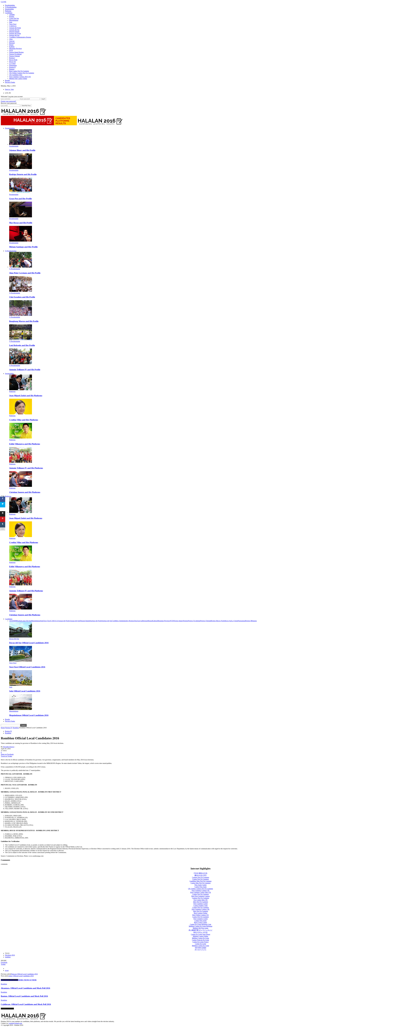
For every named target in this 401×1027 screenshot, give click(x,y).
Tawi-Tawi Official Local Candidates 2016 (27, 667)
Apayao (11, 41)
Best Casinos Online (200, 913)
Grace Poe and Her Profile (20, 198)
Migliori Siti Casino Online (18, 78)
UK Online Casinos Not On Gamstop (21, 73)
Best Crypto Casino (200, 922)
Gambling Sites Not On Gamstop (200, 881)
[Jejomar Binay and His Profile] (20, 144)
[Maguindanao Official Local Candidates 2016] (20, 709)
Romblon (8, 733)
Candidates (8, 13)
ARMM (12, 15)
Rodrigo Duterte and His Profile (23, 174)
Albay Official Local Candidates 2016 (21, 976)
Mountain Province (15, 48)
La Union (12, 63)
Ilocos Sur (12, 62)
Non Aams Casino (200, 885)
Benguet (12, 43)
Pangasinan (13, 65)
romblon (8, 957)
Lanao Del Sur (14, 18)
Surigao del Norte (15, 33)
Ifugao (11, 45)
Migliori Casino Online (200, 936)
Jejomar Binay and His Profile (22, 150)
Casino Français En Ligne (200, 940)
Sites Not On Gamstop (200, 902)
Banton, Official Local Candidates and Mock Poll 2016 (24, 996)
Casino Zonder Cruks (200, 905)
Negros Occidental (15, 54)
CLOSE (3, 2)
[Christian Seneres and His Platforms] (20, 486)
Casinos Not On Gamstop (200, 877)
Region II (12, 67)
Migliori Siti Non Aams (200, 928)
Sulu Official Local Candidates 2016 (24, 691)
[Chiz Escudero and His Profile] (20, 291)
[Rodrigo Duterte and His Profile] (20, 168)
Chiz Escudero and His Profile (22, 297)
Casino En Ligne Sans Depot (200, 934)
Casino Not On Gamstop (200, 879)
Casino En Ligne (200, 944)
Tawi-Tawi (12, 24)
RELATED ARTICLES (9, 980)
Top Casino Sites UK (201, 900)
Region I (12, 58)
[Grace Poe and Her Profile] (20, 193)
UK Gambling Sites (15, 75)
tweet (7, 970)
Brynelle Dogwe (8, 747)
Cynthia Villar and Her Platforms (23, 420)
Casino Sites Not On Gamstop (201, 883)
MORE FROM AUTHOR (27, 980)
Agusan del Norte (15, 28)
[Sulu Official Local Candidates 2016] (20, 685)
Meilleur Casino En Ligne (200, 938)
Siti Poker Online (200, 947)
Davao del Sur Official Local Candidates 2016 (29, 643)
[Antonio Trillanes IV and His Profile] (20, 363)
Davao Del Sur (14, 639)
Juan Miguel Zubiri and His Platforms (25, 395)
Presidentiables (10, 5)
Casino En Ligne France (200, 942)
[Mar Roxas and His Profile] (20, 217)
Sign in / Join (9, 89)
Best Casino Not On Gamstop (19, 71)
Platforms (8, 11)
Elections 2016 (10, 955)
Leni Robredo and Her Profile (22, 345)
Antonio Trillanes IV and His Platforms (26, 468)
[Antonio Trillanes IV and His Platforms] (20, 462)
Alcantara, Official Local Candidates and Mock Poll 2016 (25, 988)
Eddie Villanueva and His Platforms (24, 444)
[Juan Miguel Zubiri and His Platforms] (20, 389)
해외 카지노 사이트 (200, 932)
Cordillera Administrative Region (20, 37)
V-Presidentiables (10, 7)
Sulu (10, 22)
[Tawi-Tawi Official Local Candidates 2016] (20, 661)
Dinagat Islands (14, 31)
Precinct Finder (10, 82)
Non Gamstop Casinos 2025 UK (20, 77)
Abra (11, 39)
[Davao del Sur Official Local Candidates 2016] (20, 637)
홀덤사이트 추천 (200, 875)
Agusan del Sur (14, 30)
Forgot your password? (8, 101)
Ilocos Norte (13, 60)
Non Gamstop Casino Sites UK (200, 892)
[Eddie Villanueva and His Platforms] (20, 438)
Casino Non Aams (200, 887)
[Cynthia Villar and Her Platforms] (20, 414)
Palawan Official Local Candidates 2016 (24, 974)
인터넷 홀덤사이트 (200, 873)
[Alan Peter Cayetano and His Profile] (20, 267)
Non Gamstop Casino (200, 904)
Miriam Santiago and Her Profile (23, 247)
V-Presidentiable (14, 269)
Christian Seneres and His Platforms (24, 492)
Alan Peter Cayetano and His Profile (24, 273)
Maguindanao (13, 20)
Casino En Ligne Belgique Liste (200, 924)
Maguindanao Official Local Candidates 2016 (28, 715)
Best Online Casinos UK (200, 915)
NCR (11, 50)
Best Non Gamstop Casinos (200, 896)
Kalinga (11, 46)
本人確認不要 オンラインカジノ (200, 930)
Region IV (8, 731)
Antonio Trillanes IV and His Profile (24, 369)
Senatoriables (9, 9)
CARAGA (12, 26)
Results (7, 80)
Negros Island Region (16, 52)
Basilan (11, 16)
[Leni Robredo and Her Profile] (20, 339)
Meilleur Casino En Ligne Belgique (200, 926)
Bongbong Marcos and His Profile (23, 321)
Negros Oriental (14, 56)
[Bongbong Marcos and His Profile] (20, 315)
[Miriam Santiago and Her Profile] (20, 241)
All (10, 621)
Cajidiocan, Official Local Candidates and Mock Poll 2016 (26, 1004)
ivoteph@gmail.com (15, 1023)
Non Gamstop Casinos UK (200, 890)
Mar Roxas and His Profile (20, 223)
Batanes (11, 69)
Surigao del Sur (14, 35)
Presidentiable (13, 146)
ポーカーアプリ (200, 949)
